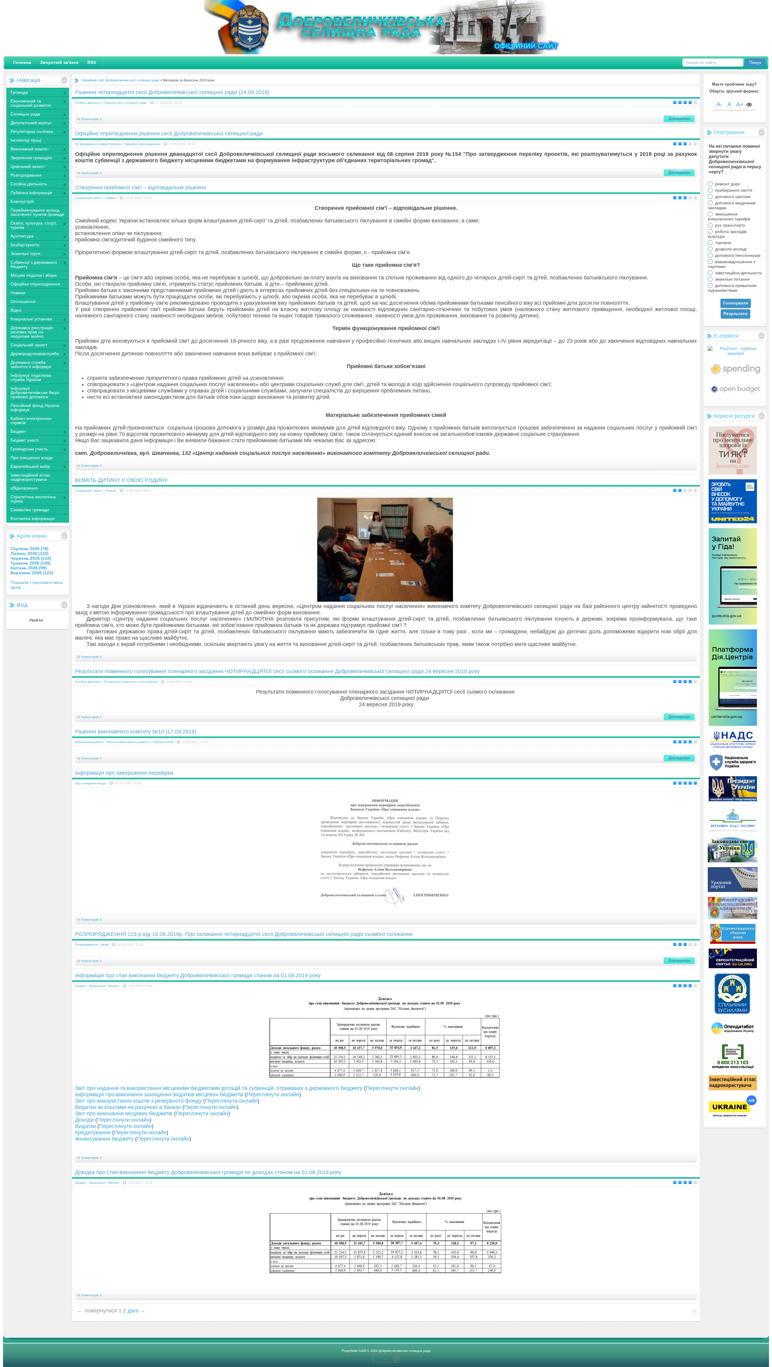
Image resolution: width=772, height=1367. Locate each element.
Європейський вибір (28, 467)
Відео (16, 310)
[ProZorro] (735, 353)
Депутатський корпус (29, 123)
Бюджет (16, 432)
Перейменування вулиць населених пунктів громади (37, 212)
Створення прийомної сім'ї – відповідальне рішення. (141, 187)
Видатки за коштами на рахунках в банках (128, 1107)
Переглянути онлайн (392, 1088)
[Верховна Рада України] (733, 830)
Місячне (113, 985)
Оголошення (23, 301)
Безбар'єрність (23, 245)
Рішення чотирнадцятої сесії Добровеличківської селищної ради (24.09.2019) (172, 92)
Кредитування (93, 1132)
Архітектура (19, 237)
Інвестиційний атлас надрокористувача (30, 477)
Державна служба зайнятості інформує (28, 364)
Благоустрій (22, 201)
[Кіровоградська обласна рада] (732, 942)
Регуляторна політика (29, 132)
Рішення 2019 (163, 742)
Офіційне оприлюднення (35, 284)
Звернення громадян (29, 158)
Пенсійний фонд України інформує (35, 407)
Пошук (755, 62)
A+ (740, 104)
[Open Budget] (735, 394)
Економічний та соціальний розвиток (28, 103)
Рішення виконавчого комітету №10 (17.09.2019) (135, 732)
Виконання (97, 985)
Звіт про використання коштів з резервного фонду (138, 1101)
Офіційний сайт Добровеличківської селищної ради (120, 80)
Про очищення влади (32, 457)
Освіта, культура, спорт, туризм (31, 225)
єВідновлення (24, 488)
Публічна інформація (29, 193)
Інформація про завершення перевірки (124, 773)
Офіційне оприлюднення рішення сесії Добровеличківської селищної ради (169, 134)
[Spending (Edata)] (736, 376)
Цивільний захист (25, 167)
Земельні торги (23, 254)
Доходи (84, 1120)
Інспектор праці (26, 140)
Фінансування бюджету (104, 1139)
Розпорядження (24, 176)
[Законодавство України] (733, 860)
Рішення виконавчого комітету (128, 742)
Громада (17, 93)
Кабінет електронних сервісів (31, 420)
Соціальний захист (26, 345)
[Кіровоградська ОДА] (733, 917)
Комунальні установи (29, 320)
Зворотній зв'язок (59, 62)
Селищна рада (23, 115)
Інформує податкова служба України (31, 377)
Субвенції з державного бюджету (31, 264)
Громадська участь (27, 449)
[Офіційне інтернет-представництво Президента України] (733, 799)
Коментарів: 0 (91, 119)
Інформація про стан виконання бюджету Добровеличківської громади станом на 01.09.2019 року (198, 975)
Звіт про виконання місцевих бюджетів (123, 1113)
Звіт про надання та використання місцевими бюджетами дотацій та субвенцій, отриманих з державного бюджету (218, 1088)
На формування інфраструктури (98, 144)
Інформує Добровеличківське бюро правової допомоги (35, 392)
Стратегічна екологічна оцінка (31, 498)
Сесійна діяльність (26, 184)
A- (720, 104)
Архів (104, 944)
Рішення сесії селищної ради (125, 102)
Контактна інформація (33, 518)
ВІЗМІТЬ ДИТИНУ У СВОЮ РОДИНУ (121, 480)
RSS (91, 62)
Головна (22, 62)
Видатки (85, 1126)
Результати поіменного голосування (130, 681)
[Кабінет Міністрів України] (733, 890)
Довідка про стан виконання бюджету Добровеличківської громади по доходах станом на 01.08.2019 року (208, 1172)
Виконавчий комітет (27, 149)
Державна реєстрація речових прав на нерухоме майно (29, 332)
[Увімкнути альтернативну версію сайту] (749, 105)
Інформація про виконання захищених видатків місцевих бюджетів (159, 1094)
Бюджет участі (22, 441)
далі (133, 1311)
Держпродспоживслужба (32, 354)
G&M (362, 1351)
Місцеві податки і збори (34, 275)
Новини (18, 292)
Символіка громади (30, 509)
